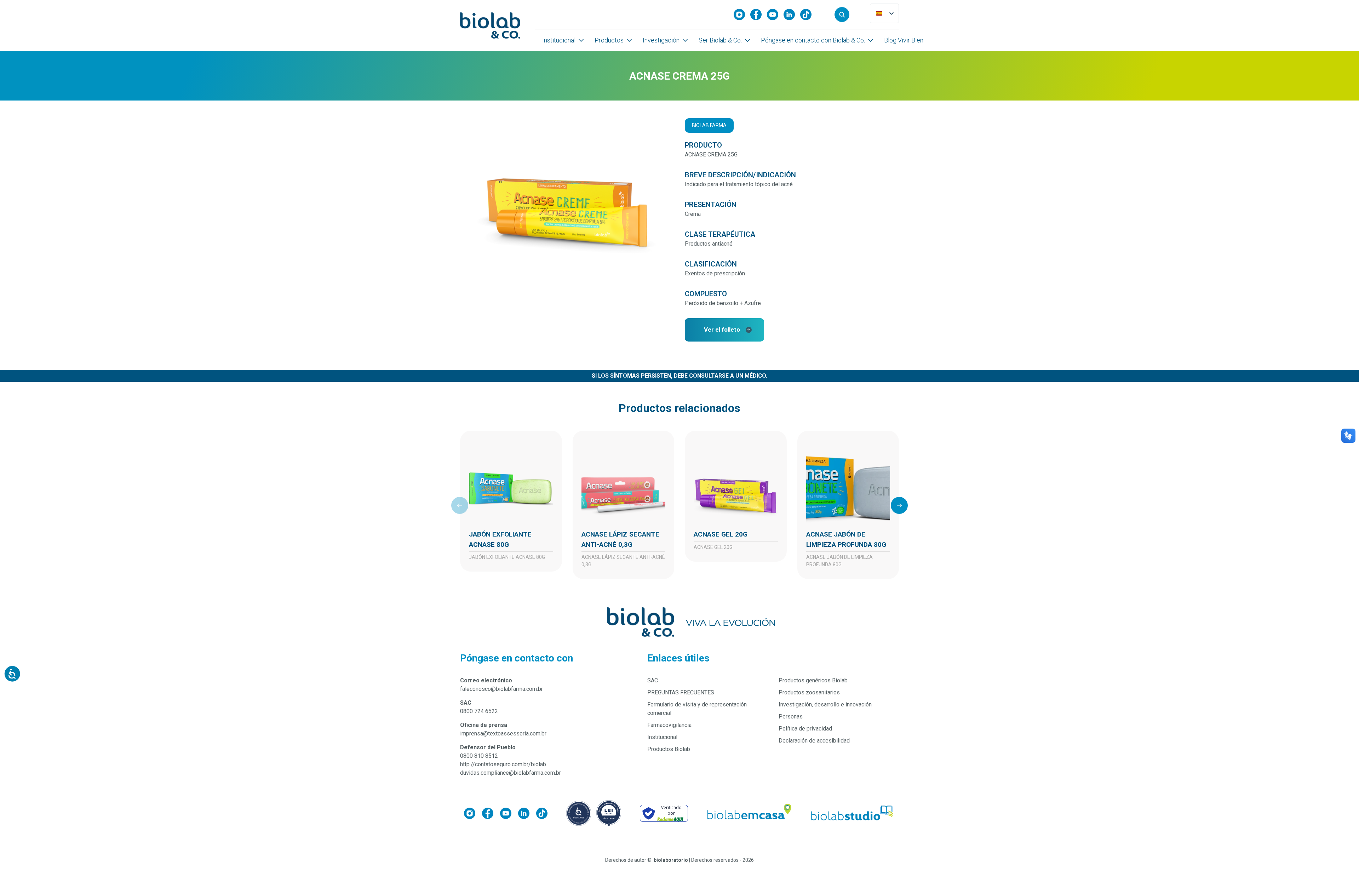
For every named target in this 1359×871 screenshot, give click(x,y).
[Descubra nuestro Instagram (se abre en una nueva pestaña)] (742, 14)
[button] (842, 14)
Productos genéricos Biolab (813, 680)
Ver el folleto (722, 329)
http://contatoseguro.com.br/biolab (503, 764)
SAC (652, 680)
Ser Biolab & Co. (720, 40)
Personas (791, 716)
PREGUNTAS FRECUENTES (680, 692)
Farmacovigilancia (669, 725)
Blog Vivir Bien (903, 40)
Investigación (661, 40)
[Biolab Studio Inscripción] (852, 813)
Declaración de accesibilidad (814, 740)
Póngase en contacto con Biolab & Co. (813, 40)
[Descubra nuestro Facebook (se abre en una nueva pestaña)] (758, 14)
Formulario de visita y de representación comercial (697, 708)
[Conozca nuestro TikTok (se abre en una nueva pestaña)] (808, 14)
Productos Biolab (668, 749)
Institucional (558, 40)
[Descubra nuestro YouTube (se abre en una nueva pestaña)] (775, 14)
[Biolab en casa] (748, 813)
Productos (609, 40)
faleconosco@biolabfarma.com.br (501, 689)
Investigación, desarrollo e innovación (825, 704)
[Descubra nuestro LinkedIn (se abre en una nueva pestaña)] (792, 14)
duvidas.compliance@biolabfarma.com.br (510, 772)
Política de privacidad (805, 728)
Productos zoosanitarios (809, 692)
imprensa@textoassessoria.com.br (503, 733)
